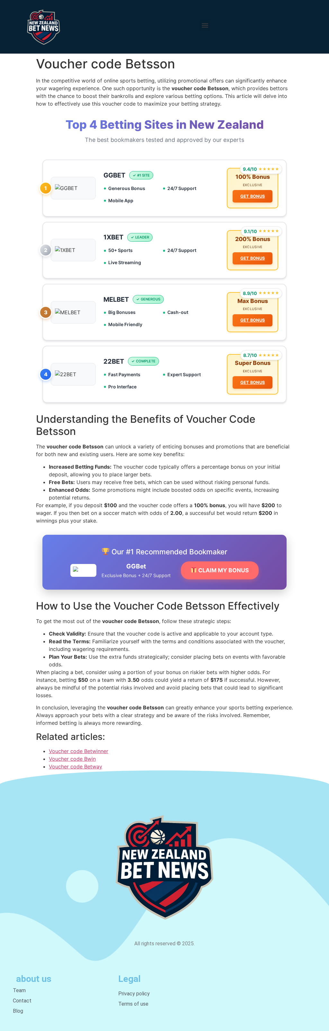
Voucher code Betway (75, 766)
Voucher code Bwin (72, 759)
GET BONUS (252, 196)
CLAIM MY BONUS (223, 570)
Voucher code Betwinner (78, 751)
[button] (205, 25)
